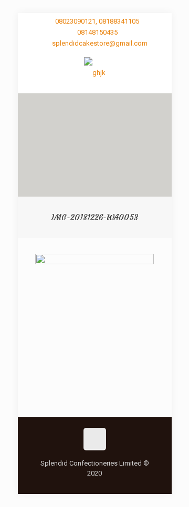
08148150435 (97, 32)
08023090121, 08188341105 (97, 21)
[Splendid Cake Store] (94, 72)
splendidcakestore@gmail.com (100, 43)
